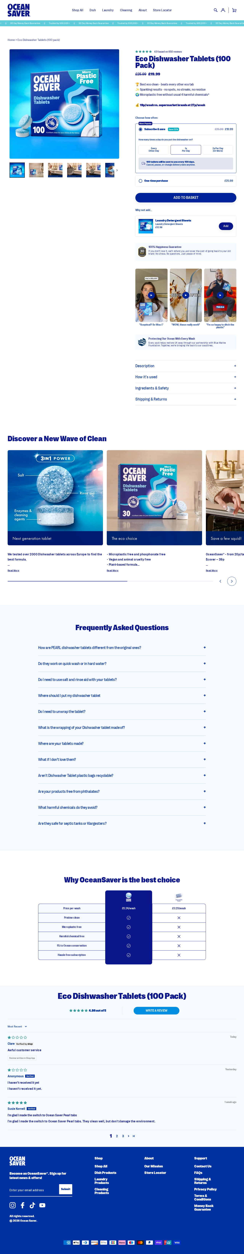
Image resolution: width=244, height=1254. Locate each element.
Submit (65, 1189)
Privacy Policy (205, 1189)
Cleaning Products (102, 1191)
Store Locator (162, 10)
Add (225, 226)
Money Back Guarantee (204, 1207)
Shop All (77, 10)
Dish (93, 10)
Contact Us (202, 1166)
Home (11, 39)
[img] (17, 1037)
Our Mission (153, 1166)
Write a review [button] (156, 1010)
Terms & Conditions (202, 1197)
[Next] (116, 170)
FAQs (198, 1173)
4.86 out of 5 (97, 1010)
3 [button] (123, 1136)
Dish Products (105, 1173)
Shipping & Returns (202, 1181)
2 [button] (117, 1136)
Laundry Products (102, 1181)
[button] (144, 51)
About (143, 10)
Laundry (108, 10)
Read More (13, 570)
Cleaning (126, 10)
